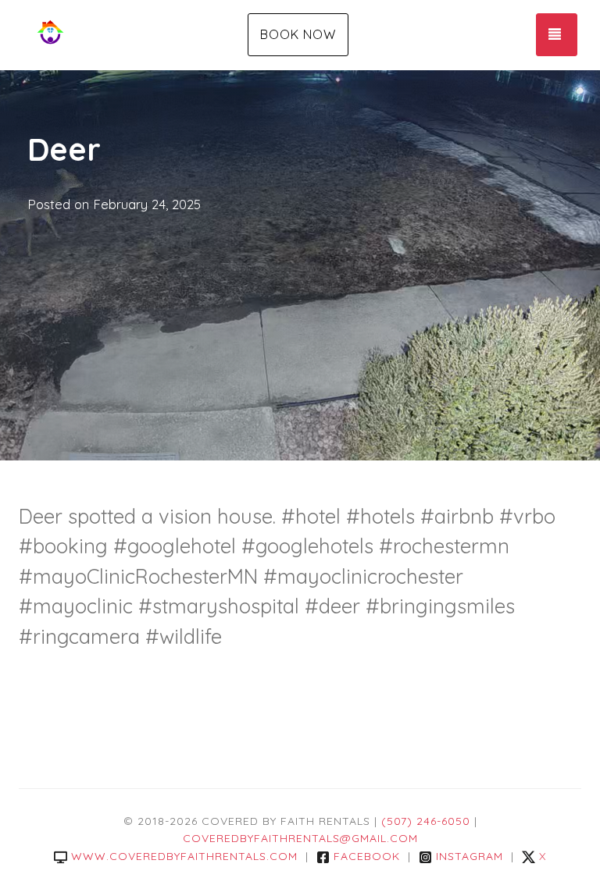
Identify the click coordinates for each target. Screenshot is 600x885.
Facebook (367, 856)
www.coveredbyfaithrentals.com (184, 856)
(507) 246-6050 (425, 821)
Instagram (469, 856)
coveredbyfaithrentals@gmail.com (300, 838)
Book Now (298, 34)
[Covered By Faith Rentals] (112, 35)
